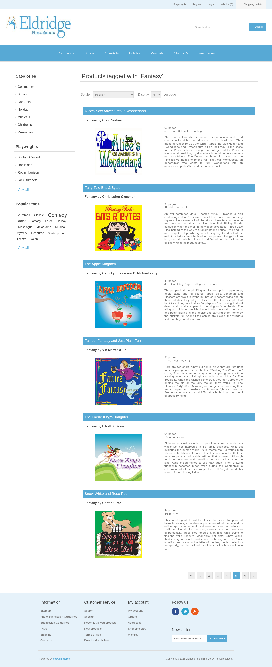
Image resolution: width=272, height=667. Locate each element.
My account (135, 610)
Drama (21, 221)
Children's (181, 53)
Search (88, 610)
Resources (207, 53)
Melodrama (43, 227)
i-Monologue (24, 227)
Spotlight (89, 616)
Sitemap (45, 610)
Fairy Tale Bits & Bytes (101, 188)
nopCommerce (61, 658)
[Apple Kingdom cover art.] (118, 327)
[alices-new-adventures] (118, 174)
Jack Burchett (27, 180)
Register (197, 4)
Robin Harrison (28, 172)
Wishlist (133, 634)
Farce (49, 221)
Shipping (45, 634)
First (191, 575)
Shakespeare (56, 233)
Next (253, 575)
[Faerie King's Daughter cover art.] (118, 480)
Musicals (157, 53)
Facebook (175, 611)
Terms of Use (92, 634)
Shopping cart (137, 628)
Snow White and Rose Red (105, 494)
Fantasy (35, 221)
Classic (39, 215)
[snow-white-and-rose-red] (118, 556)
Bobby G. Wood (29, 157)
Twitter (185, 611)
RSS (195, 611)
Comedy (57, 215)
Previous (200, 575)
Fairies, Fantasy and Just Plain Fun (112, 341)
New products (93, 628)
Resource (37, 233)
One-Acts (112, 53)
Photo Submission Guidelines (58, 616)
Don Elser (25, 165)
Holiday (134, 53)
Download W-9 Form (97, 640)
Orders (132, 616)
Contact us (47, 640)
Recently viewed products (100, 622)
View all (23, 189)
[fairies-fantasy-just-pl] (118, 403)
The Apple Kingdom (99, 264)
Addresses (134, 622)
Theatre (21, 239)
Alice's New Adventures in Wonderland (114, 111)
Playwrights (179, 4)
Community (65, 53)
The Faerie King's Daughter (105, 417)
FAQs (43, 628)
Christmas (23, 215)
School (89, 53)
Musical (60, 227)
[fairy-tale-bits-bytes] (118, 250)
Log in (211, 4)
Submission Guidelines (54, 622)
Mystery (22, 233)
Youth (34, 239)
